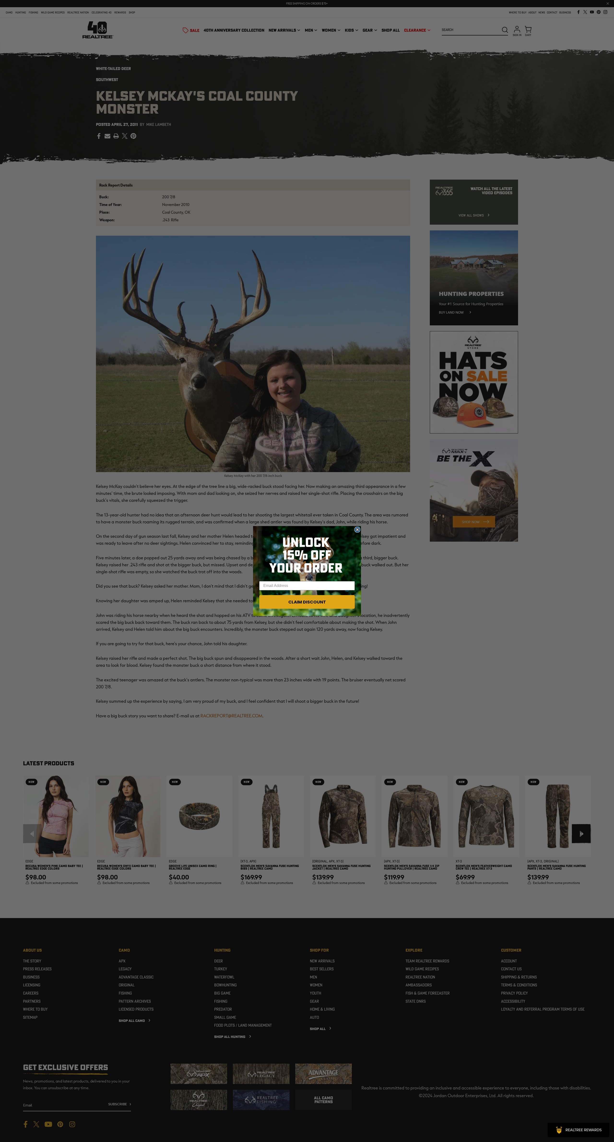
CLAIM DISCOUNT (307, 602)
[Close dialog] (357, 529)
